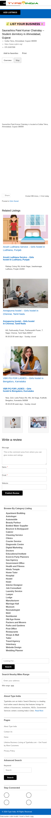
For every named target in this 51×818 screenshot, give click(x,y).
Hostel (9, 579)
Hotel (8, 582)
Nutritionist (11, 616)
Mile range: (6, 686)
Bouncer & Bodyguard (17, 529)
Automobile (11, 519)
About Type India (10, 726)
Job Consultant (13, 588)
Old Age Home (13, 619)
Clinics (9, 538)
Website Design (13, 647)
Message (5, 448)
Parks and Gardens (15, 625)
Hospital (10, 576)
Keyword (7, 765)
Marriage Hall (12, 604)
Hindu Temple (13, 569)
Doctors (10, 551)
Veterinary (11, 644)
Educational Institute (16, 554)
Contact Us (8, 732)
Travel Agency (13, 641)
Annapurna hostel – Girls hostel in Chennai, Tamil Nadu (20, 312)
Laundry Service (14, 591)
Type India (12, 812)
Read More (39, 711)
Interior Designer (14, 585)
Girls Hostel (14, 201)
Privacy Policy (9, 751)
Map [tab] (17, 60)
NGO (8, 613)
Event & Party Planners (17, 557)
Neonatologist (13, 610)
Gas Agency (12, 560)
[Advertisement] (25, 91)
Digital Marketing (14, 547)
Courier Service (13, 541)
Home (6, 737)
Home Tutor (12, 572)
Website (5, 483)
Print (24, 53)
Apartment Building (15, 513)
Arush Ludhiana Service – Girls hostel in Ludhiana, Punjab (24, 248)
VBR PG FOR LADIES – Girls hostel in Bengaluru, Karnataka (23, 380)
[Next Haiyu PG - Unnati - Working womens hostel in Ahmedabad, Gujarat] (38, 424)
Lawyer (9, 594)
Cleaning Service (14, 535)
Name (5, 467)
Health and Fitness (15, 566)
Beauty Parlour (13, 523)
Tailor (8, 638)
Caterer (9, 532)
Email (5, 475)
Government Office (15, 563)
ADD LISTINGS (10, 12)
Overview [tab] (8, 60)
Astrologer (11, 516)
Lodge (9, 597)
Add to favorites (11, 53)
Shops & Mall (12, 635)
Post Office (11, 629)
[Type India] (23, 3)
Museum (10, 607)
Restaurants (12, 632)
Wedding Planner (14, 650)
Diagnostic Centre (15, 544)
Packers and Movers (16, 622)
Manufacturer (12, 600)
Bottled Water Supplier (17, 526)
